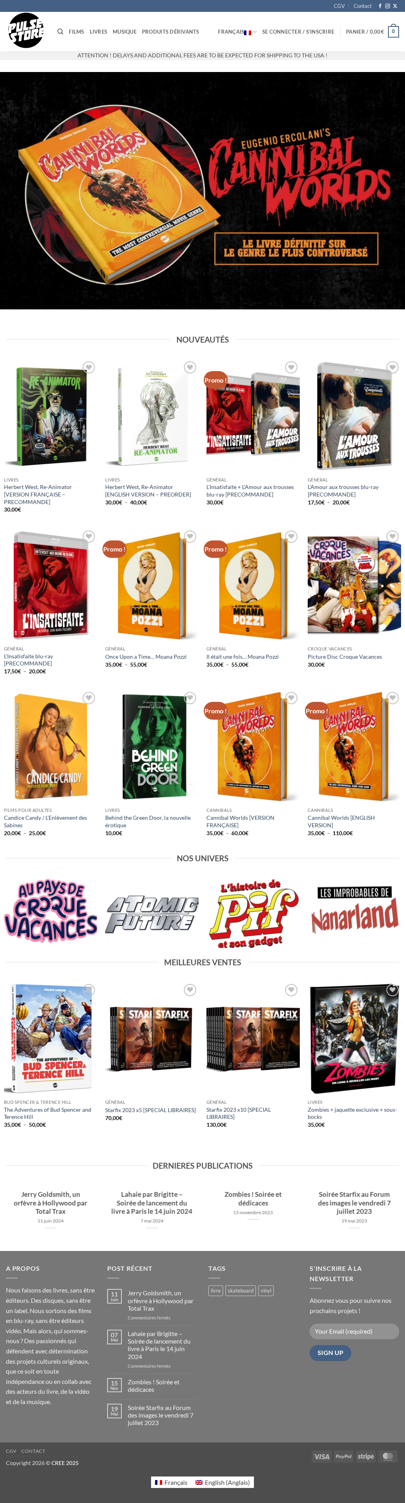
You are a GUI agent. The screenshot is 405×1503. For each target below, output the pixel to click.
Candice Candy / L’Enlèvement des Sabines (45, 821)
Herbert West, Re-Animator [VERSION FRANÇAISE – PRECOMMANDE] (38, 494)
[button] (298, 32)
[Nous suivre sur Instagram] (387, 6)
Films (76, 31)
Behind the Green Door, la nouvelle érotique (148, 821)
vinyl (266, 1290)
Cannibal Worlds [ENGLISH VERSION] (341, 821)
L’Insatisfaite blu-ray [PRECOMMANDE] (28, 660)
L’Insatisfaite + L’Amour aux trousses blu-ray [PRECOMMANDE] (250, 490)
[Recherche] (60, 31)
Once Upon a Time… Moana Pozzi (146, 656)
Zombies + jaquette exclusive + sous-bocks (352, 1113)
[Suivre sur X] (395, 6)
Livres (99, 31)
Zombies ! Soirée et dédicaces (253, 1198)
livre (216, 1290)
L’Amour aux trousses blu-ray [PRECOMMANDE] (343, 490)
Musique (124, 31)
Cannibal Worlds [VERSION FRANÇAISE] (240, 821)
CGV (339, 6)
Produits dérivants (170, 31)
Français (231, 31)
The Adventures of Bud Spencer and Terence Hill (47, 1113)
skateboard (241, 1290)
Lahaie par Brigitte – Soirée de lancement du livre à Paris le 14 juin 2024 (152, 1202)
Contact (363, 6)
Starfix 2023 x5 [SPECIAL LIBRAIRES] (150, 1110)
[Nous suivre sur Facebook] (380, 6)
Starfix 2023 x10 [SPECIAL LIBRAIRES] (238, 1113)
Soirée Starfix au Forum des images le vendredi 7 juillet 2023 (354, 1202)
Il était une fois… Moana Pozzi (242, 656)
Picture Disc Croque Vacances (345, 656)
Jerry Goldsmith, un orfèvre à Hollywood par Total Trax (50, 1202)
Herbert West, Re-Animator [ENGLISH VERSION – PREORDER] (148, 490)
